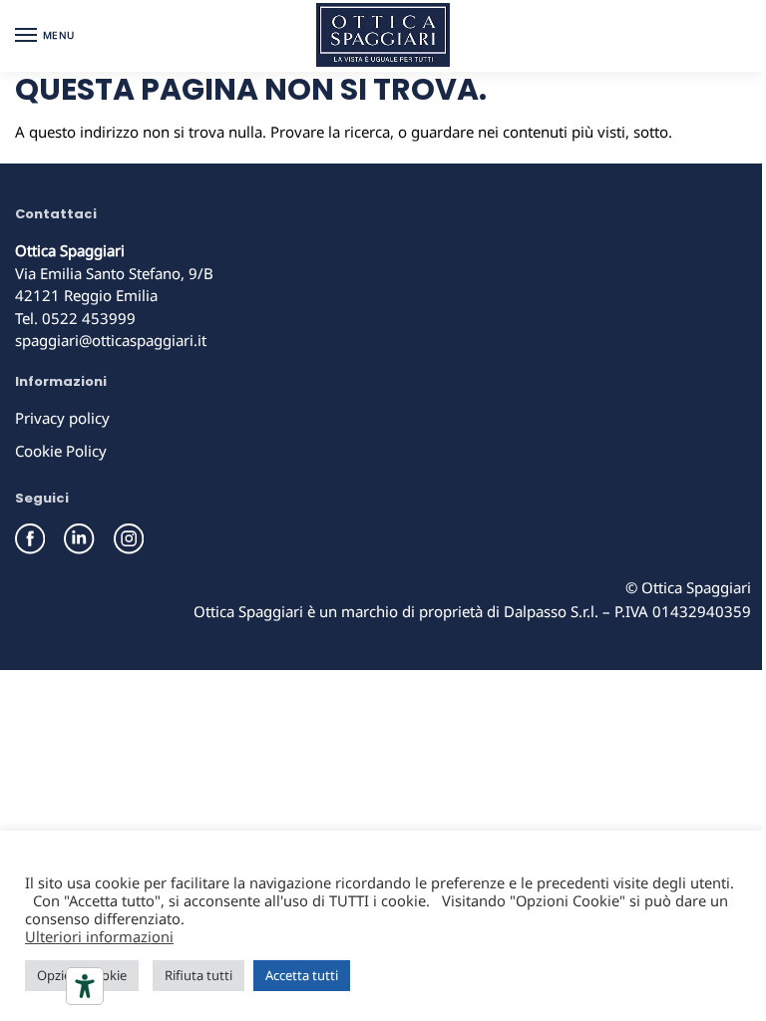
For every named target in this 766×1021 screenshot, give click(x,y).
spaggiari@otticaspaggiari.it (110, 340)
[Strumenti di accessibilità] (85, 986)
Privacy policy (62, 418)
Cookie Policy (61, 451)
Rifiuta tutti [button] (198, 975)
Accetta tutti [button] (301, 975)
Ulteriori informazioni (99, 936)
